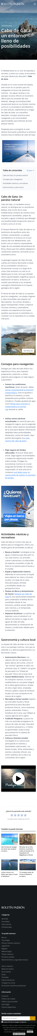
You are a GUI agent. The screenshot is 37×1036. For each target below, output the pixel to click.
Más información (19, 1034)
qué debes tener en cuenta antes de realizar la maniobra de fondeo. (20, 475)
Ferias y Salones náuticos (11, 943)
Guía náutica (6, 972)
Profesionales (7, 927)
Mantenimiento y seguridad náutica (15, 960)
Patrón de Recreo (8, 980)
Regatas (4, 949)
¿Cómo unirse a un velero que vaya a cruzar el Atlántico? (9, 874)
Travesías (6, 26)
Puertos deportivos (9, 1007)
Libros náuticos (7, 966)
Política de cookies (8, 999)
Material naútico (8, 969)
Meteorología (7, 951)
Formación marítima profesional (14, 986)
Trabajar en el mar (8, 983)
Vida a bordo (6, 924)
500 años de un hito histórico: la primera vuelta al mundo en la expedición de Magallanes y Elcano (26, 851)
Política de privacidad (9, 1001)
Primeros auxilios (8, 957)
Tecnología (6, 940)
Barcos (4, 937)
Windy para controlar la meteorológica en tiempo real (17, 407)
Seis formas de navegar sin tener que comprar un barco (9, 849)
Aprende (5, 919)
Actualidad (5, 921)
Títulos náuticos (7, 954)
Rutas (4, 974)
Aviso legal (5, 1004)
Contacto (5, 996)
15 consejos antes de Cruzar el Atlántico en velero (26, 874)
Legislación (6, 946)
